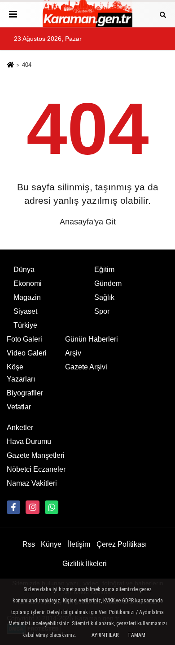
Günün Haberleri (91, 339)
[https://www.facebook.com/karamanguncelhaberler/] (13, 507)
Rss (28, 544)
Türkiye (25, 325)
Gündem (108, 283)
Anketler (20, 427)
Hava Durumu (29, 441)
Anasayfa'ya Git (88, 221)
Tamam (136, 635)
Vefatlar (19, 407)
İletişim (79, 544)
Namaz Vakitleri (32, 483)
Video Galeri (27, 353)
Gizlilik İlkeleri (84, 563)
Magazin (27, 297)
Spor (101, 311)
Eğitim (104, 269)
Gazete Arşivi (86, 367)
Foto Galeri (24, 339)
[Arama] (163, 14)
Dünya (24, 269)
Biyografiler (25, 393)
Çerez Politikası (121, 544)
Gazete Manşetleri (36, 455)
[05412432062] (51, 507)
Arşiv (73, 353)
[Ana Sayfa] (10, 65)
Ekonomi (27, 283)
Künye (51, 544)
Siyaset (25, 311)
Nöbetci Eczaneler (36, 469)
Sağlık (104, 297)
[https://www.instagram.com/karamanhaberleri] (32, 507)
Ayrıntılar (105, 635)
